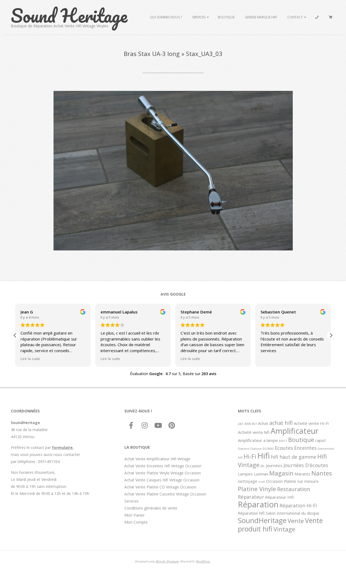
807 (254, 424)
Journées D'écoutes (306, 465)
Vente (296, 521)
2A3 (240, 424)
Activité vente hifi (254, 432)
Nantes (321, 473)
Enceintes (305, 448)
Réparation (258, 504)
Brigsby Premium (167, 561)
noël (261, 482)
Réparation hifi (251, 513)
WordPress (203, 561)
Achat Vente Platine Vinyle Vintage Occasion (162, 472)
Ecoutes (284, 448)
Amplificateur (294, 431)
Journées (274, 465)
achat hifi (281, 422)
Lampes (245, 474)
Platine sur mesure (301, 481)
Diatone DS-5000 (262, 449)
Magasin (281, 473)
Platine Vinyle (257, 489)
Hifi (263, 455)
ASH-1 (283, 441)
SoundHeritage (262, 520)
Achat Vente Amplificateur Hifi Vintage (157, 458)
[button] (331, 335)
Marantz (302, 474)
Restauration (293, 489)
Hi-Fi (250, 456)
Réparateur (251, 497)
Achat (263, 423)
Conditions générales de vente (150, 508)
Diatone (243, 449)
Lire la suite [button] (30, 358)
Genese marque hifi (261, 17)
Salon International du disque (292, 513)
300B (247, 424)
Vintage (284, 529)
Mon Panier (134, 515)
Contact (295, 17)
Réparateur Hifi (279, 497)
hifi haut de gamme (293, 457)
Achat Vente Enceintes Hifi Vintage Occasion (162, 465)
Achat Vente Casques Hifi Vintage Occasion (161, 479)
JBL (263, 466)
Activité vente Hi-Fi (311, 423)
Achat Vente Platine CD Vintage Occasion (160, 487)
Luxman (261, 474)
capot (320, 440)
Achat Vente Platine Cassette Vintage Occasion (165, 494)
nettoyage (247, 481)
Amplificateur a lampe (258, 440)
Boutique (226, 17)
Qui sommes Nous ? (166, 17)
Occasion (274, 481)
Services (198, 17)
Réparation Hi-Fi (298, 505)
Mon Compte (136, 522)
